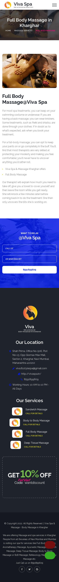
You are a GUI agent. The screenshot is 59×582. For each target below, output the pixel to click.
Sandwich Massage (36, 409)
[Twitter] (29, 569)
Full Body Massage (36, 431)
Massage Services (23, 31)
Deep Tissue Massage (36, 442)
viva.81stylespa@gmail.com (31, 368)
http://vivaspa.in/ (31, 373)
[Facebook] (22, 569)
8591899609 (29, 269)
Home (8, 31)
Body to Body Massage (36, 420)
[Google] (37, 569)
